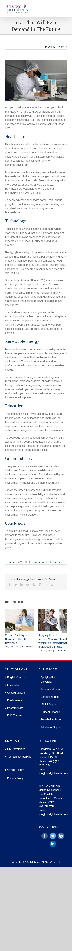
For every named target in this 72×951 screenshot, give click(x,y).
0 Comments (54, 562)
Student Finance (50, 712)
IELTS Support (49, 704)
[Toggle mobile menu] (65, 6)
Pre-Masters (14, 700)
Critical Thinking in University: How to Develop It (16, 638)
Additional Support (51, 727)
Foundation (13, 685)
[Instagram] (61, 836)
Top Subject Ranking (19, 756)
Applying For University (48, 679)
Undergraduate (16, 692)
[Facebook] (44, 836)
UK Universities (16, 749)
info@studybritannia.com (53, 773)
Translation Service (52, 719)
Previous (50, 46)
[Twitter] (53, 836)
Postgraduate (15, 708)
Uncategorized (39, 562)
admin (11, 562)
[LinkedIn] (53, 844)
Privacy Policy (15, 778)
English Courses (16, 677)
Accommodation (50, 689)
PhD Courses (15, 715)
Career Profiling (50, 696)
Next (61, 46)
